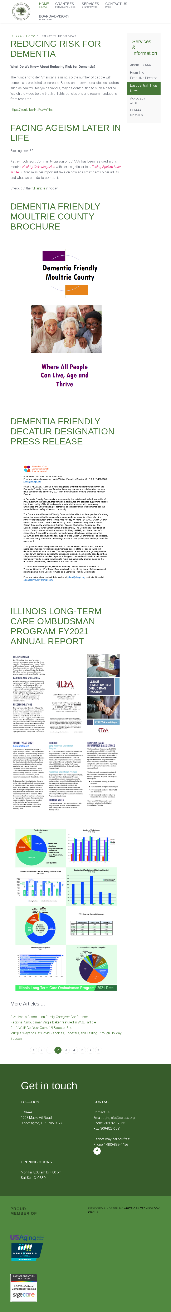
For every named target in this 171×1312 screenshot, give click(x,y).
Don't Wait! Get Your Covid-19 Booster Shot (41, 1028)
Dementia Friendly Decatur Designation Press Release (62, 431)
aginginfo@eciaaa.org (119, 1118)
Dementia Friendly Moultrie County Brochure (55, 216)
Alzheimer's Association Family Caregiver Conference (49, 1017)
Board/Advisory (54, 18)
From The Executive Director (143, 75)
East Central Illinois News (143, 88)
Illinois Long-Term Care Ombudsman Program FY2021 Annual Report (56, 626)
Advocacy (137, 100)
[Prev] (41, 1050)
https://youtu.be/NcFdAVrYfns (31, 110)
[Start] (33, 1050)
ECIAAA (16, 36)
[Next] (90, 1050)
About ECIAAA (140, 65)
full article (38, 188)
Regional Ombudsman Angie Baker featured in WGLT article (53, 1022)
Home (30, 36)
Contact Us (101, 1112)
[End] (98, 1050)
